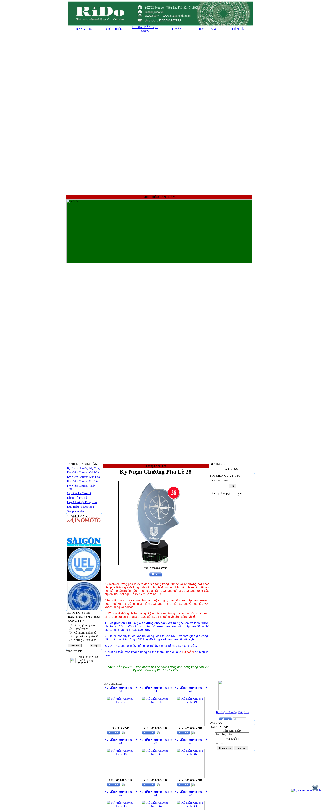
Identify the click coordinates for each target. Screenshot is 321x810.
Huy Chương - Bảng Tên (82, 502)
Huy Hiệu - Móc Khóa (80, 506)
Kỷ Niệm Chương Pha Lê (82, 481)
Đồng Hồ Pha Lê (77, 497)
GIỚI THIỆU (114, 28)
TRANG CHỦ (83, 28)
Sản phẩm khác (76, 511)
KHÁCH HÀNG (207, 28)
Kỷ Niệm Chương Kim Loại (83, 476)
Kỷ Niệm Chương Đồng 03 (232, 706)
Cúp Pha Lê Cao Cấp (79, 493)
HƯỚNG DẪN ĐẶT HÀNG (145, 29)
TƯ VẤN (176, 28)
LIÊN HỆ (238, 28)
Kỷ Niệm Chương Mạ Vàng (83, 468)
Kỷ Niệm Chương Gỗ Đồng (83, 472)
